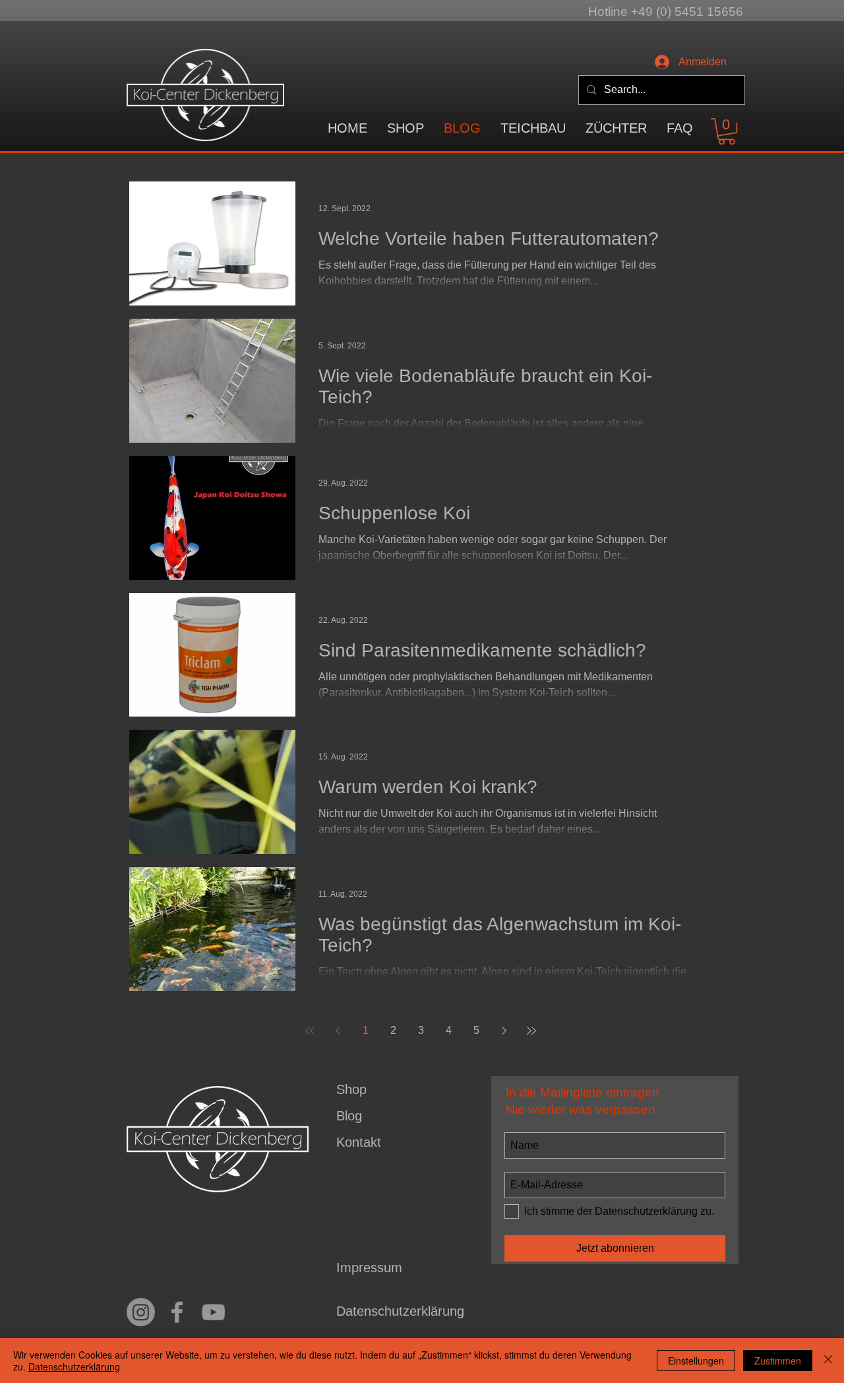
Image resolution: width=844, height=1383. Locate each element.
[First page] (310, 1031)
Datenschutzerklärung (74, 1366)
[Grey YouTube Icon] (213, 1312)
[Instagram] (141, 1312)
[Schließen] (828, 1360)
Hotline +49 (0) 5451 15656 (665, 11)
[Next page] (504, 1031)
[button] (533, 128)
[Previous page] (337, 1031)
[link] (726, 131)
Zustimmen (777, 1360)
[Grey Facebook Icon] (177, 1312)
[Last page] (531, 1031)
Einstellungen (696, 1360)
